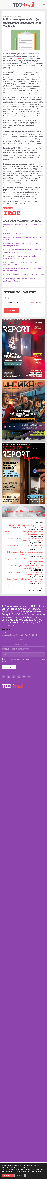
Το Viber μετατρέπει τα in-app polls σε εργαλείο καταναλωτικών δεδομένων (25, 539)
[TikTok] (13, 676)
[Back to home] (23, 4)
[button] (44, 4)
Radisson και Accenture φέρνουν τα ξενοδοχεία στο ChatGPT (25, 546)
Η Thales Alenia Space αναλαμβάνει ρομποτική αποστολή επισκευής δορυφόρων (25, 553)
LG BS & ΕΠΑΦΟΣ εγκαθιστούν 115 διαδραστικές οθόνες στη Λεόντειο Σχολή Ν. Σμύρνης (25, 526)
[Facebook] (3, 676)
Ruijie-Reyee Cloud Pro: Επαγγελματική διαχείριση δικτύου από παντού (24, 532)
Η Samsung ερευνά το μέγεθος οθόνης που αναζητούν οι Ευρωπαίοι (20, 279)
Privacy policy (9, 305)
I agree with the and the (22, 303)
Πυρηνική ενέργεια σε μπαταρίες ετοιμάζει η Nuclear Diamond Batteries (26, 566)
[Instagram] (19, 676)
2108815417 (22, 640)
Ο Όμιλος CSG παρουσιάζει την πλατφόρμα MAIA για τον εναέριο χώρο (24, 560)
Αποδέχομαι (7, 1175)
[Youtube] (24, 676)
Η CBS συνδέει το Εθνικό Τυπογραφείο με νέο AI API (24, 587)
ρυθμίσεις (38, 1171)
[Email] (29, 676)
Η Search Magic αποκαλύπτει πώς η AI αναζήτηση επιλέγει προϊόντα (24, 580)
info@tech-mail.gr (22, 644)
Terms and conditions (27, 302)
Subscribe (11, 310)
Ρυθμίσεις (19, 1175)
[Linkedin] (8, 676)
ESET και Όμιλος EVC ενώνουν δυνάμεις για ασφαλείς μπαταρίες (26, 573)
